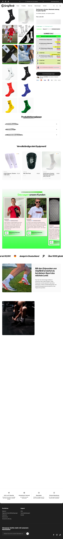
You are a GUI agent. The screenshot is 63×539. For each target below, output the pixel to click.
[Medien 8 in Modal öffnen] (9, 89)
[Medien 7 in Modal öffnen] (26, 72)
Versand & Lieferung (6, 518)
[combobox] (56, 1)
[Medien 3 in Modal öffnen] (26, 34)
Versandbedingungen (25, 513)
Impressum (4, 515)
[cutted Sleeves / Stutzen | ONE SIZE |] (11, 160)
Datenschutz (5, 516)
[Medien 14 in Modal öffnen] (9, 16)
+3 (49, 178)
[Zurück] (20, 1)
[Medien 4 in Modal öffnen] (9, 54)
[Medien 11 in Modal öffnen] (26, 105)
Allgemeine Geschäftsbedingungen (10, 513)
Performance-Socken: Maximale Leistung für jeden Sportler (48, 175)
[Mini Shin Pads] (31, 160)
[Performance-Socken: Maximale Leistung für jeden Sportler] (51, 160)
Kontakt (22, 515)
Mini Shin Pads (27, 173)
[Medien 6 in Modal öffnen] (9, 72)
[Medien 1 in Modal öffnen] (26, 16)
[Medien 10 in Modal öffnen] (9, 105)
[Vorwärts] (43, 1)
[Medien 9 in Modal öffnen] (26, 89)
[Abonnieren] (27, 533)
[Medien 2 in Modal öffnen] (9, 34)
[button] (48, 39)
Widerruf (4, 511)
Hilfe (22, 511)
